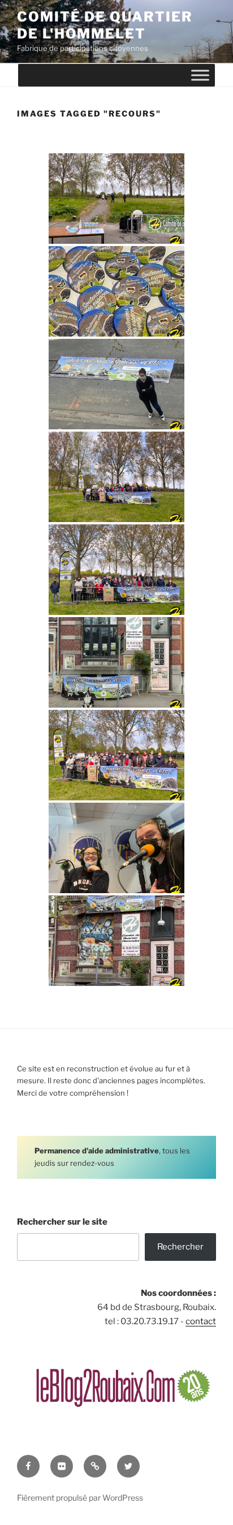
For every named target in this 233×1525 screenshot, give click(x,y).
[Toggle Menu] (200, 75)
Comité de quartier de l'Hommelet (105, 25)
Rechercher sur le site (62, 1222)
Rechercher (180, 1247)
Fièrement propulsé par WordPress (80, 1497)
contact (200, 1321)
